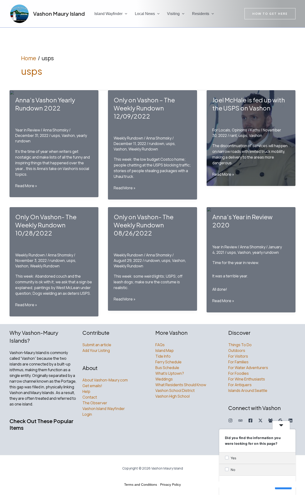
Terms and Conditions (140, 484)
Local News (145, 14)
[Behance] (240, 420)
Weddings (164, 379)
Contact (89, 397)
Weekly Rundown (128, 138)
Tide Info (163, 356)
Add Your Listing (96, 350)
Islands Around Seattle (247, 390)
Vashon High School (172, 396)
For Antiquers (240, 384)
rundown (156, 143)
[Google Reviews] (280, 420)
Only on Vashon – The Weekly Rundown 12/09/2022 (144, 108)
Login (87, 414)
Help (86, 391)
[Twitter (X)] (260, 420)
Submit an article (96, 344)
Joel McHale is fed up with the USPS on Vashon (248, 104)
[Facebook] (250, 420)
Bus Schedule (167, 367)
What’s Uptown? (169, 373)
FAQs (160, 344)
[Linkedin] (290, 420)
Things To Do (240, 344)
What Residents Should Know (180, 384)
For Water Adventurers (248, 367)
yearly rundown (265, 252)
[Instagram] (230, 420)
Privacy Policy (170, 484)
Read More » (26, 186)
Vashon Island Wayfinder (103, 408)
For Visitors (238, 356)
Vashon (68, 135)
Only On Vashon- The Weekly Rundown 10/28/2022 (45, 225)
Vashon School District (175, 390)
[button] (124, 13)
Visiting (173, 14)
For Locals (221, 130)
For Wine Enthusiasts (246, 379)
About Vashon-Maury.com (105, 380)
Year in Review (27, 130)
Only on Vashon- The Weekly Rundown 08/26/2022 (143, 225)
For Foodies (238, 373)
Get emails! (92, 385)
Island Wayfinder (108, 14)
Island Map (164, 350)
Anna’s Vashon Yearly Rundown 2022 (45, 104)
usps (55, 135)
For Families (238, 362)
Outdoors (236, 350)
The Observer (94, 402)
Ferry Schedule (168, 362)
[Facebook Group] (270, 420)
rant (233, 135)
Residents (200, 14)
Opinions (239, 130)
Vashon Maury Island (59, 13)
